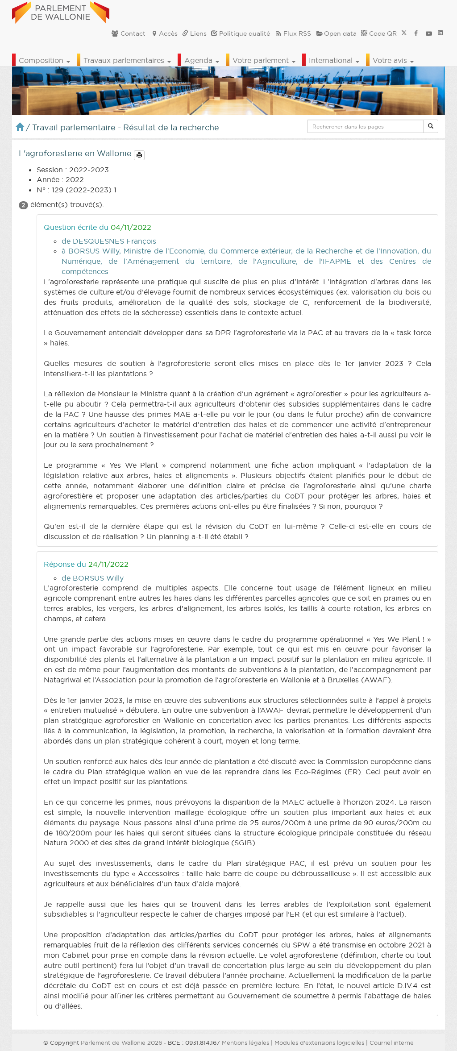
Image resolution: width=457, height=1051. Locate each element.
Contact (132, 33)
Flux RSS (297, 33)
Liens (197, 33)
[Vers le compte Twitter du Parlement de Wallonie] (404, 33)
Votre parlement (262, 60)
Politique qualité (243, 33)
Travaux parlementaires (124, 60)
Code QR (382, 33)
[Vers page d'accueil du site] (60, 11)
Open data (340, 33)
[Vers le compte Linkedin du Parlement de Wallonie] (440, 33)
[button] (430, 126)
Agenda (199, 60)
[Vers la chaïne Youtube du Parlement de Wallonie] (429, 33)
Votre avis (391, 60)
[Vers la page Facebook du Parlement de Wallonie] (416, 33)
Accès (168, 33)
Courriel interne (392, 1042)
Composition (42, 60)
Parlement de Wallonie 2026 (121, 1042)
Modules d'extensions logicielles (319, 1042)
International (332, 60)
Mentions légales (245, 1042)
